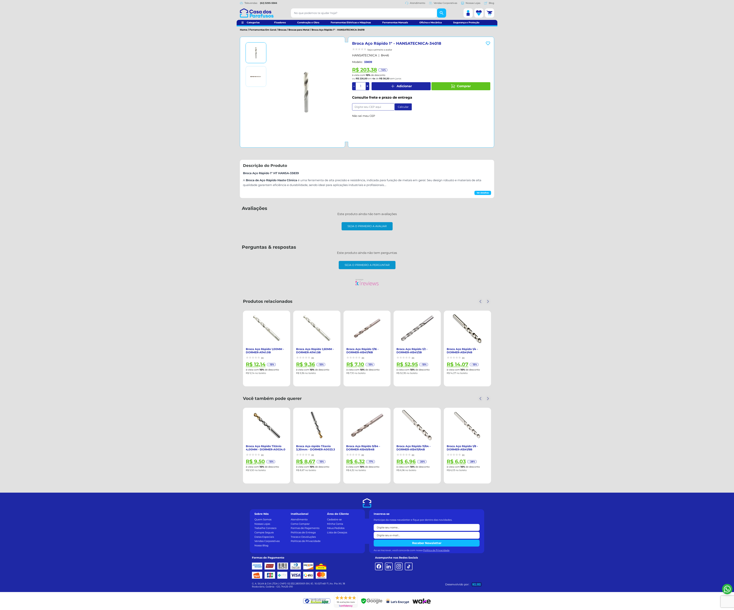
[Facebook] (379, 566)
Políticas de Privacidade (306, 541)
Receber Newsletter (426, 543)
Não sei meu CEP (363, 116)
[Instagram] (399, 566)
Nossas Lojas (473, 3)
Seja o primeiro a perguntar (367, 265)
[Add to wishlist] (488, 43)
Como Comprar (300, 523)
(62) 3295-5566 (268, 3)
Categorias (253, 22)
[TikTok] (408, 566)
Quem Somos (262, 519)
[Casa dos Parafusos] (257, 13)
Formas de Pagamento (305, 528)
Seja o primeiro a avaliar (367, 226)
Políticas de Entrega (303, 532)
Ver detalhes (483, 193)
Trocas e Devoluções (303, 536)
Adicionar (404, 86)
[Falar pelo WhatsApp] (727, 589)
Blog (491, 3)
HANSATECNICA (364, 55)
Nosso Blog (261, 545)
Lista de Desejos (337, 532)
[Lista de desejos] (478, 13)
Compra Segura (264, 532)
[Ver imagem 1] (256, 52)
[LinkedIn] (389, 566)
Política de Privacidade (436, 550)
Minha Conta (335, 523)
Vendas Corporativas (445, 3)
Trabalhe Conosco (265, 528)
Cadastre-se (334, 519)
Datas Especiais (264, 536)
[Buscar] (441, 13)
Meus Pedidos (335, 528)
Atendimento (417, 3)
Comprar (464, 86)
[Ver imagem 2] (256, 76)
